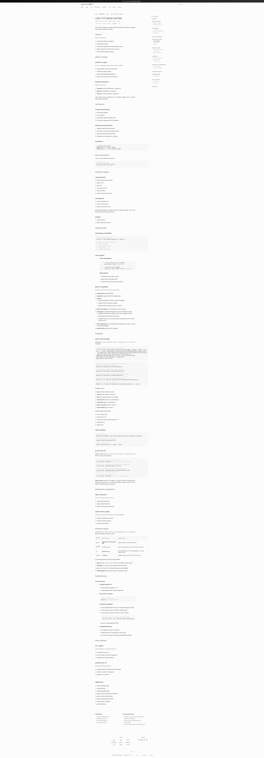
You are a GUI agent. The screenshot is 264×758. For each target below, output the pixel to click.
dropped (154, 44)
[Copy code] (146, 146)
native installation (156, 59)
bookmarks (127, 742)
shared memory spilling (157, 67)
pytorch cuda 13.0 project (111, 328)
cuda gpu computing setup (103, 716)
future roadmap (156, 79)
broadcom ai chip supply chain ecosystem (133, 716)
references (154, 86)
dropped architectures (157, 24)
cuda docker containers (102, 718)
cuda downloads (101, 688)
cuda (97, 23)
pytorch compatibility (157, 52)
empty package (135, 550)
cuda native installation (102, 720)
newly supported (156, 41)
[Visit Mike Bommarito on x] (144, 739)
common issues (156, 75)
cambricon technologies (129, 718)
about (82, 7)
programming (101, 14)
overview (154, 18)
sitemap (144, 755)
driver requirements (157, 36)
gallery (121, 744)
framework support (157, 71)
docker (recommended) (157, 57)
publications (97, 7)
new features (155, 28)
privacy (151, 755)
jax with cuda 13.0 (156, 60)
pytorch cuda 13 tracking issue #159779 (107, 693)
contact (119, 7)
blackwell (115, 23)
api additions (155, 33)
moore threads (127, 722)
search (128, 740)
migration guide (156, 47)
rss (137, 755)
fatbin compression (157, 66)
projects (104, 7)
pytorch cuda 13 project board (105, 696)
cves (110, 7)
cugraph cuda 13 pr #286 (103, 701)
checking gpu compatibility (158, 49)
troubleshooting (156, 74)
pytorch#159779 (109, 293)
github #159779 (121, 542)
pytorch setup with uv (102, 722)
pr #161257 (107, 311)
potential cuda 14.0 (156, 82)
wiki (91, 7)
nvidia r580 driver (101, 704)
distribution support (157, 39)
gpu (100, 23)
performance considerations (159, 64)
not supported (156, 42)
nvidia (104, 23)
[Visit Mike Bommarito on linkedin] (141, 739)
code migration (156, 51)
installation (155, 56)
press (114, 7)
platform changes (156, 21)
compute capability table (103, 691)
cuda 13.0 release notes (103, 685)
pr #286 (120, 555)
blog (87, 7)
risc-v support (155, 81)
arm (119, 23)
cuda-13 (109, 23)
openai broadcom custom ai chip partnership (134, 724)
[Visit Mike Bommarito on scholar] (146, 739)
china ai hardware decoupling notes (132, 720)
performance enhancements (158, 31)
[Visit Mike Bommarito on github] (139, 739)
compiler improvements (157, 30)
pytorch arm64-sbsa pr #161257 (105, 699)
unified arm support (157, 23)
